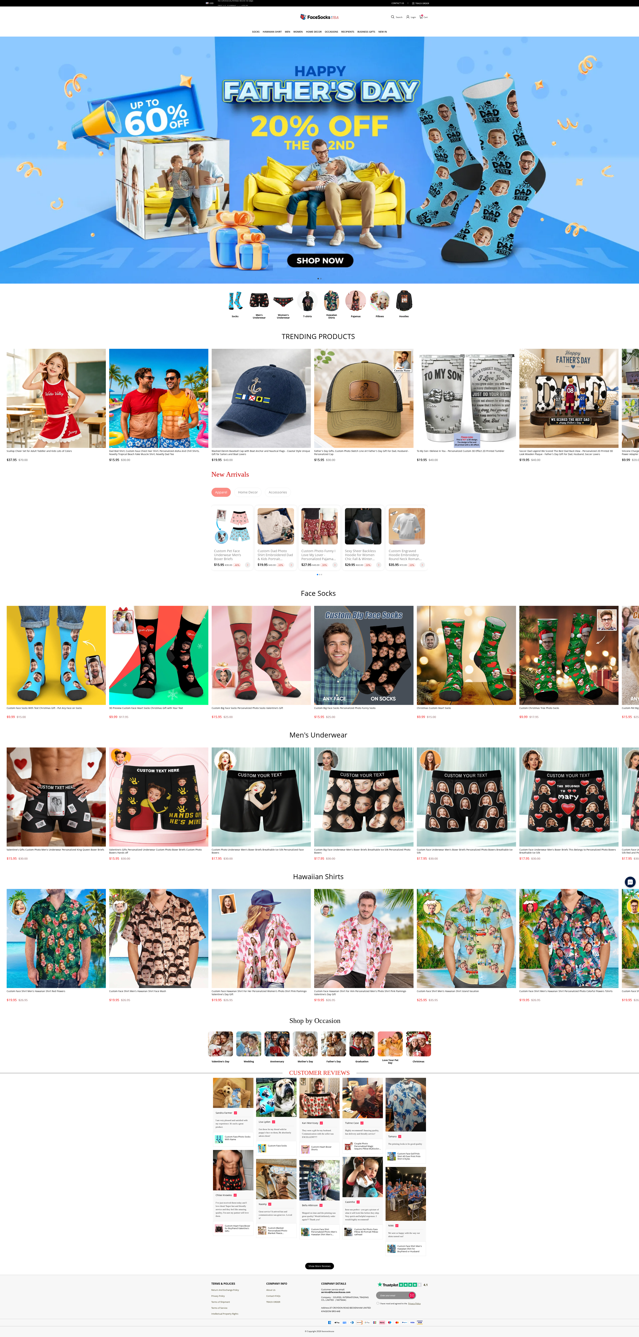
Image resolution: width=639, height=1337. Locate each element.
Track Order (422, 3)
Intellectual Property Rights (224, 1313)
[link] (256, 31)
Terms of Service (219, 1307)
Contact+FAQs (273, 1295)
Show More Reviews (320, 1266)
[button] (396, 16)
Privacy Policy (218, 1295)
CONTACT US (398, 3)
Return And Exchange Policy (225, 1289)
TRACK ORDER (273, 1301)
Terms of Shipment (220, 1301)
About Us (270, 1289)
